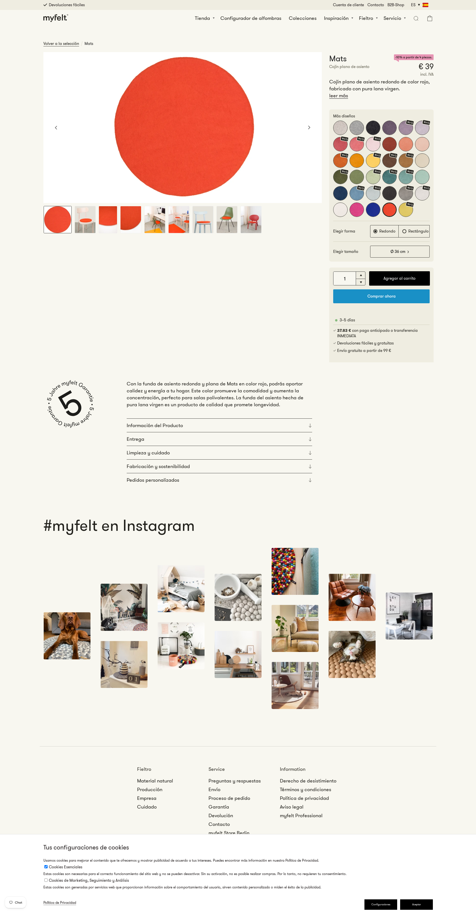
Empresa (146, 798)
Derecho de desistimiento (308, 781)
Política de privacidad (304, 798)
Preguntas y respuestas (234, 781)
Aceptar (416, 904)
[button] (415, 18)
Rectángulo (418, 231)
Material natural (155, 781)
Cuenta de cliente (348, 5)
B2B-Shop (395, 5)
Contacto (375, 5)
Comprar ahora (381, 296)
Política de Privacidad (59, 902)
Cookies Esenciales (65, 867)
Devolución (220, 815)
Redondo (387, 231)
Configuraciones (380, 904)
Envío (214, 789)
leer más (338, 95)
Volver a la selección (61, 43)
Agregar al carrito (400, 278)
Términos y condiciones (305, 789)
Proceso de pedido (229, 798)
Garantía (218, 807)
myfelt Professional (301, 815)
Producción (149, 789)
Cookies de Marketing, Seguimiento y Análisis (89, 880)
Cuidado (147, 807)
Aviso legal (291, 807)
